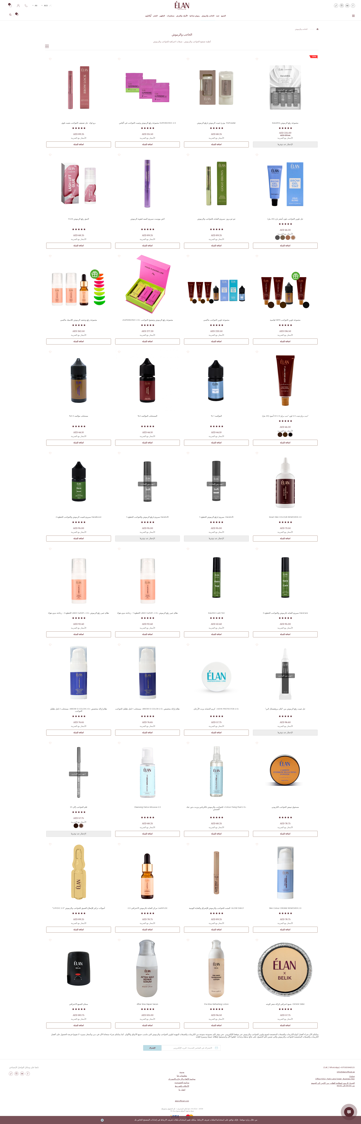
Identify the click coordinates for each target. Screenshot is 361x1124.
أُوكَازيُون (148, 16)
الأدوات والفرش (182, 16)
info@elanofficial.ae (346, 1072)
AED (46, 6)
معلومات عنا (182, 1076)
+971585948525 (347, 1067)
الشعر (155, 16)
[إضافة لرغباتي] (257, 59)
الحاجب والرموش (208, 16)
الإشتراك (152, 1048)
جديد (217, 16)
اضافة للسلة (216, 144)
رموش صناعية (195, 16)
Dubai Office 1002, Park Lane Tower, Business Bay (335, 1077)
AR (36, 6)
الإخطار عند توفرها (285, 144)
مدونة (182, 1072)
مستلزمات (170, 16)
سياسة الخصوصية (182, 1083)
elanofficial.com (182, 1101)
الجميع (223, 16)
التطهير (162, 16)
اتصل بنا (182, 1090)
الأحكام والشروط (182, 1086)
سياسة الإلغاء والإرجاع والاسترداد (181, 1079)
